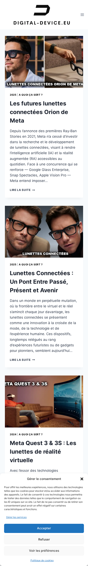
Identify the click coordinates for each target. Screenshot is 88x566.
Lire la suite (22, 190)
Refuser (44, 539)
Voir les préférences (44, 551)
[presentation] (44, 62)
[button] (82, 479)
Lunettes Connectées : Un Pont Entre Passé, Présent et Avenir (41, 282)
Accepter (44, 528)
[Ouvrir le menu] (82, 14)
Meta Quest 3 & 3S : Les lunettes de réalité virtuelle (43, 452)
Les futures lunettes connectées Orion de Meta (39, 112)
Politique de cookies (42, 560)
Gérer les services (16, 517)
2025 (13, 94)
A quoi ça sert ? (31, 94)
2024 (13, 434)
